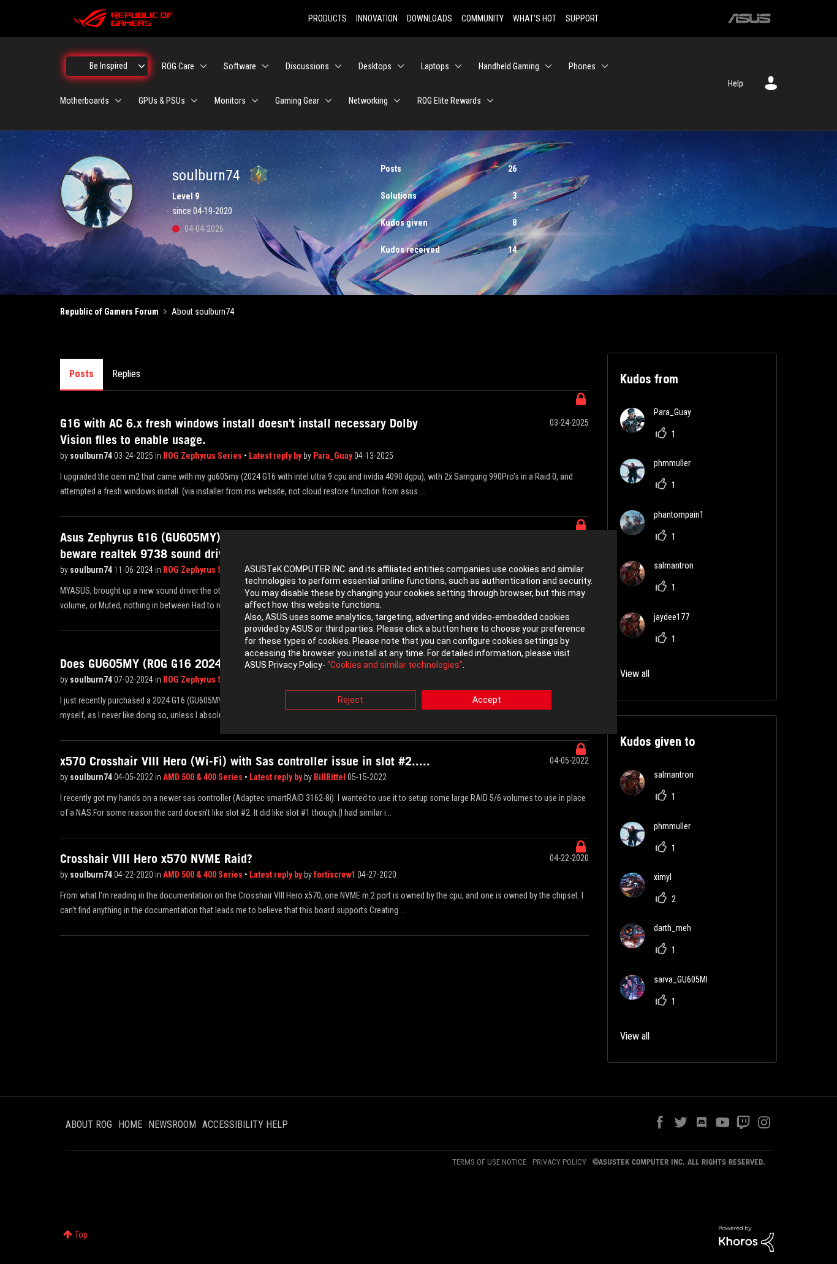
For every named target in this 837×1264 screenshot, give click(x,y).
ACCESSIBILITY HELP (245, 1124)
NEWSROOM (172, 1124)
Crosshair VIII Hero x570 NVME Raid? (156, 858)
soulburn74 (92, 456)
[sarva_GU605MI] (668, 996)
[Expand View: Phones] (605, 66)
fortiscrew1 (335, 874)
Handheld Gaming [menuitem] (509, 66)
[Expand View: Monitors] (255, 100)
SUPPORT (582, 18)
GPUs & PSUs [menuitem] (161, 100)
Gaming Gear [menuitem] (297, 100)
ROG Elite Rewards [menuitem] (449, 100)
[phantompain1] (666, 531)
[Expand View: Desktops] (401, 66)
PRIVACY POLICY (559, 1161)
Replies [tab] (126, 374)
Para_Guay (333, 456)
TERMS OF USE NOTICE (489, 1161)
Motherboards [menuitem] (84, 100)
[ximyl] (650, 894)
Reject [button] (350, 700)
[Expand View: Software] (265, 66)
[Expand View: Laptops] (458, 66)
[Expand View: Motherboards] (118, 100)
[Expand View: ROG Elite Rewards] (490, 100)
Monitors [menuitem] (230, 100)
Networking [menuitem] (368, 100)
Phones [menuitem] (582, 66)
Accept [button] (486, 700)
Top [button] (81, 1234)
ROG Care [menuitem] (178, 66)
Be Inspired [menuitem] (108, 66)
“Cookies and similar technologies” (395, 665)
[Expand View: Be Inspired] (141, 66)
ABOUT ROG (89, 1124)
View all (635, 674)
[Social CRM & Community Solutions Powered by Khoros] (746, 1238)
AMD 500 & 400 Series (203, 777)
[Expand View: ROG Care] (203, 66)
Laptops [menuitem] (435, 66)
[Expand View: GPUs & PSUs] (194, 100)
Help (735, 83)
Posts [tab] (81, 374)
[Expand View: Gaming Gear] (328, 100)
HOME (130, 1124)
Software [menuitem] (240, 66)
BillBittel (330, 777)
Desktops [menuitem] (375, 66)
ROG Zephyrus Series (203, 456)
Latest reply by (276, 456)
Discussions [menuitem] (307, 66)
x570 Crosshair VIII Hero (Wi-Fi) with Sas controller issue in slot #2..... (245, 761)
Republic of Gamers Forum (109, 311)
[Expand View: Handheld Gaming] (548, 66)
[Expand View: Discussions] (338, 66)
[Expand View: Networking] (397, 100)
